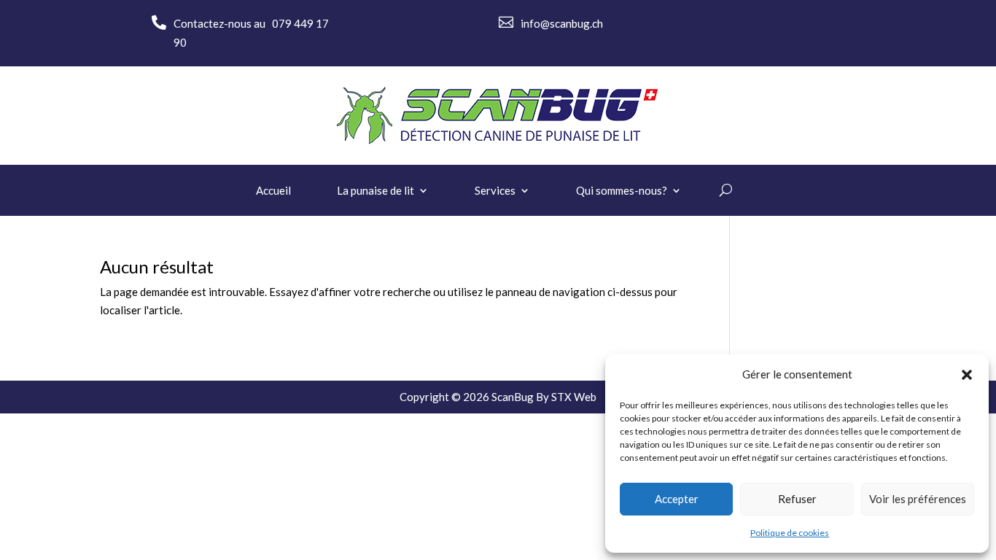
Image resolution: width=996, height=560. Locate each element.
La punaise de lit (375, 191)
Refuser (797, 498)
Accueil (273, 191)
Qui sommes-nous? (621, 191)
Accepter (677, 498)
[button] (967, 375)
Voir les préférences (917, 498)
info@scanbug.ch (562, 23)
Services (495, 191)
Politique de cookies (789, 532)
